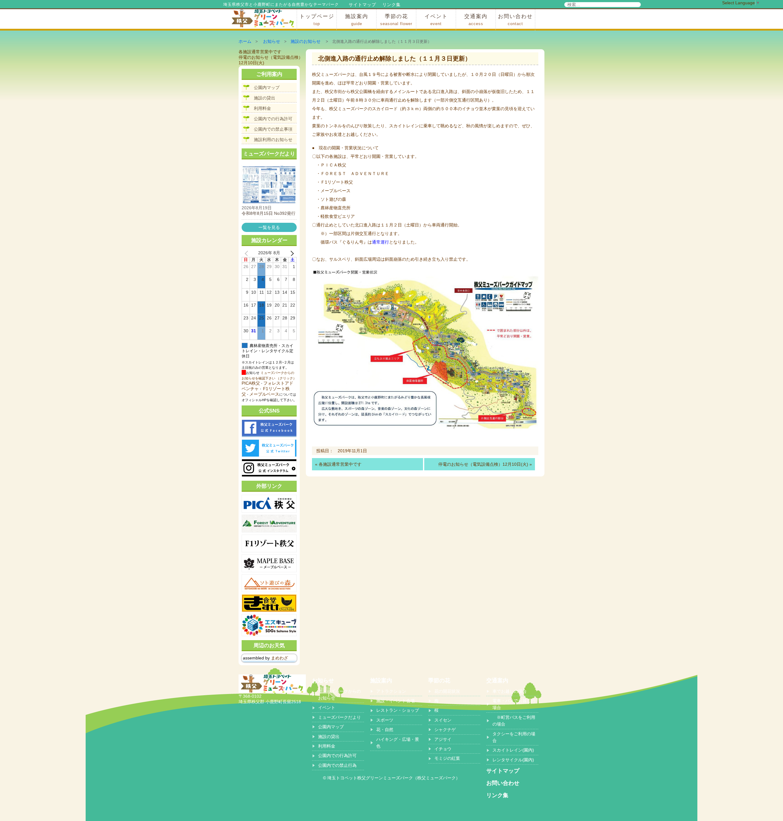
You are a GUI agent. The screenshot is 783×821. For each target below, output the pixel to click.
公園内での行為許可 (273, 118)
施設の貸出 (264, 97)
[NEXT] (291, 253)
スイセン (442, 720)
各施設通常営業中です (340, 464)
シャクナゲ (445, 729)
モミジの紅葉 (447, 758)
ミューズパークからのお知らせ (339, 694)
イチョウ (442, 748)
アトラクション (391, 691)
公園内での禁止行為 (337, 765)
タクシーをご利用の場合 (513, 737)
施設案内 (356, 19)
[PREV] (247, 253)
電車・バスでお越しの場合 (513, 704)
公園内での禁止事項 (273, 129)
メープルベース (264, 394)
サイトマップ (362, 4)
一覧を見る (269, 227)
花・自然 (384, 729)
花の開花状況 (447, 691)
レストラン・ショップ (397, 710)
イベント (436, 19)
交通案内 (476, 19)
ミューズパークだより (339, 717)
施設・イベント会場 (395, 700)
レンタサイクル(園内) (513, 759)
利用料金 (262, 108)
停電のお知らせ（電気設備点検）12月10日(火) (483, 464)
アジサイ (442, 739)
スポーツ (384, 720)
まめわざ (279, 657)
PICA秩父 (251, 383)
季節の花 (396, 19)
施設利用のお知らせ (273, 139)
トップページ (316, 19)
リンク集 (391, 4)
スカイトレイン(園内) (513, 750)
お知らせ (271, 41)
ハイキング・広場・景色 (397, 742)
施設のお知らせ (306, 41)
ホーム (245, 41)
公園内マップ (267, 87)
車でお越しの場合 (509, 691)
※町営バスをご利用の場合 (513, 720)
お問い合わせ (515, 19)
